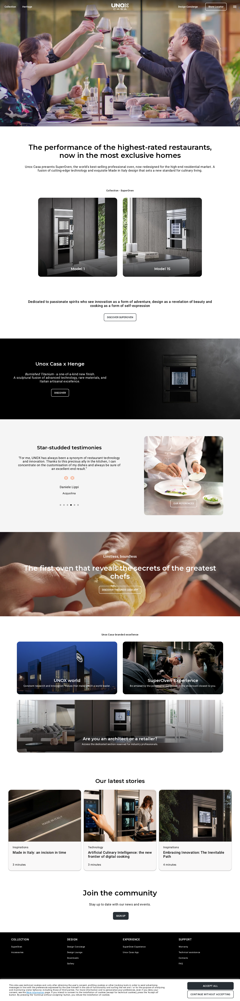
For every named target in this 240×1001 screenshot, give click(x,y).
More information (35, 992)
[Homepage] (120, 6)
